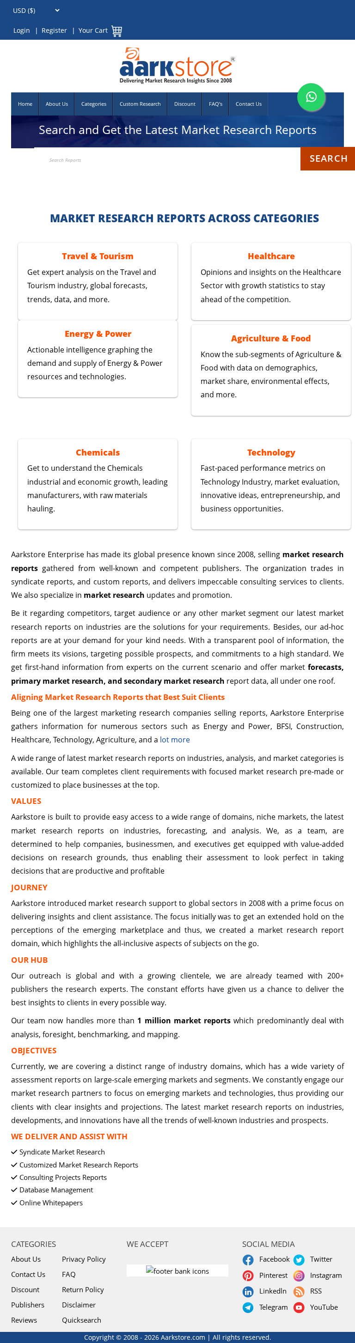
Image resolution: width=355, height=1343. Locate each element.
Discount (185, 103)
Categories (93, 103)
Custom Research (140, 103)
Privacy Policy (84, 1259)
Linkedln (271, 1290)
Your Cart (93, 30)
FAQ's (215, 103)
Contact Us (249, 103)
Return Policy (83, 1289)
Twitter (319, 1259)
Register (54, 30)
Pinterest (272, 1275)
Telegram (272, 1307)
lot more (175, 740)
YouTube (322, 1307)
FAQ (69, 1274)
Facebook (273, 1259)
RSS (314, 1290)
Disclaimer (79, 1304)
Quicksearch (81, 1320)
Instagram (324, 1275)
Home (25, 103)
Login (21, 30)
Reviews (24, 1320)
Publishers (27, 1304)
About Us (57, 103)
